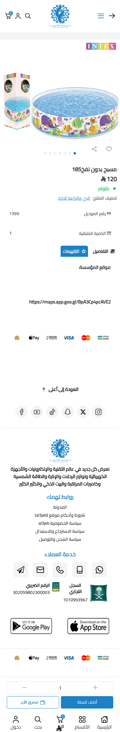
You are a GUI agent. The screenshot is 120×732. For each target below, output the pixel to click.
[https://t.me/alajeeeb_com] (20, 569)
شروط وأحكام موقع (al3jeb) (60, 515)
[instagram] (98, 412)
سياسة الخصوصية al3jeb (60, 523)
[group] (60, 100)
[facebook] (21, 412)
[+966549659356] (99, 569)
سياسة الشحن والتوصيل (60, 539)
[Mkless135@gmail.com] (40, 569)
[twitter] (83, 412)
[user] (18, 16)
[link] (60, 451)
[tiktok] (52, 412)
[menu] (101, 16)
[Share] (94, 149)
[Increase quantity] (95, 687)
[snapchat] (68, 412)
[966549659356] (60, 569)
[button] (75, 153)
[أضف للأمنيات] (109, 149)
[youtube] (37, 412)
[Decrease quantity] (24, 687)
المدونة (60, 507)
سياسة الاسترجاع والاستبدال (60, 531)
